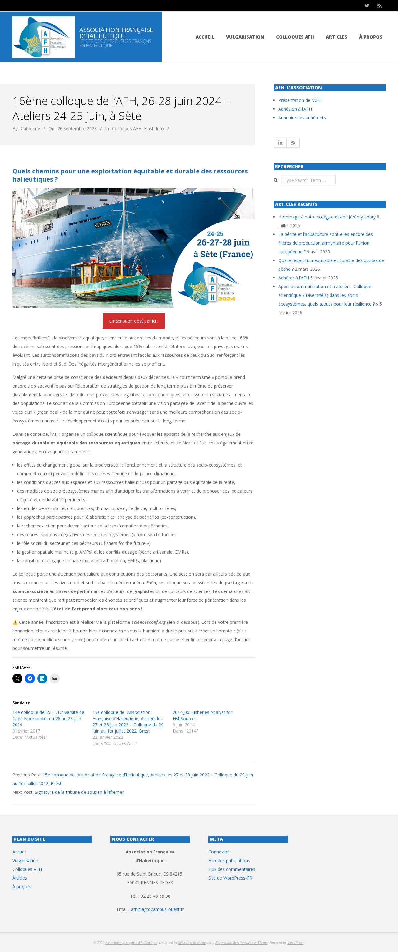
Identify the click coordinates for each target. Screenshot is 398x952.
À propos (370, 37)
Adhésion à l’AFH (295, 109)
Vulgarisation (245, 37)
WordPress (295, 942)
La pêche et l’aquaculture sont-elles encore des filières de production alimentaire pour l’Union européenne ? (325, 243)
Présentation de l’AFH (300, 100)
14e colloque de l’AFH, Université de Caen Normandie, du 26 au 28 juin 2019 (48, 718)
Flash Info (154, 128)
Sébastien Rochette (192, 942)
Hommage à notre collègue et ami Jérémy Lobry (327, 217)
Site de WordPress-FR (230, 878)
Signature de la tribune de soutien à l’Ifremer (79, 792)
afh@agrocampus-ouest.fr (157, 909)
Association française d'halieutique (131, 942)
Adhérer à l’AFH (293, 278)
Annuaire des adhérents (302, 118)
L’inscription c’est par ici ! (133, 321)
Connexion (219, 852)
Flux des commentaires (231, 869)
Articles (336, 37)
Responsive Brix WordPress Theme (241, 942)
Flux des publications (229, 860)
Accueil (205, 37)
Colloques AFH (295, 37)
